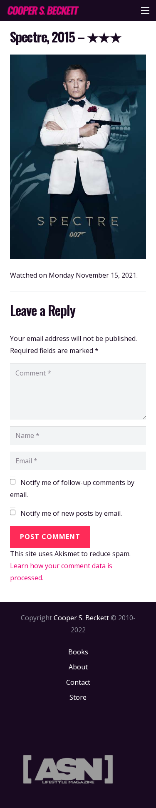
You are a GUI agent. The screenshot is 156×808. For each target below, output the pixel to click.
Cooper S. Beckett (81, 617)
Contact (78, 682)
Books (78, 651)
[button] (145, 10)
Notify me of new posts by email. (71, 513)
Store (78, 697)
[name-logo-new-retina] (43, 10)
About (78, 666)
